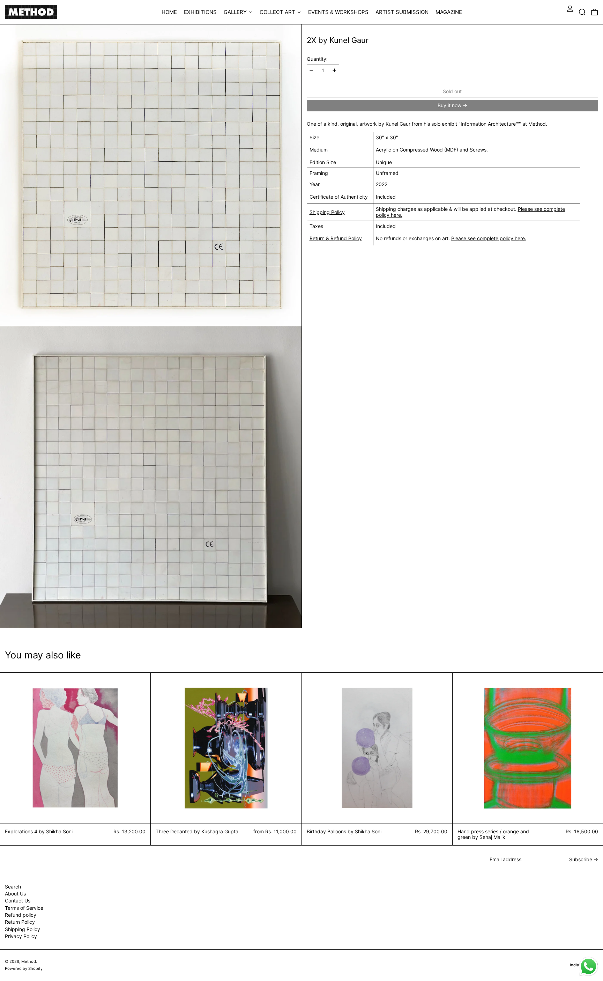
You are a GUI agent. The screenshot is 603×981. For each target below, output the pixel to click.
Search (13, 887)
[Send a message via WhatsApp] (589, 967)
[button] (582, 12)
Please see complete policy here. (488, 238)
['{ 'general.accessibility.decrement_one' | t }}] (311, 70)
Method (28, 961)
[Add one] (334, 70)
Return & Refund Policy (336, 238)
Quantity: (317, 59)
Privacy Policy (21, 936)
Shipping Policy (327, 212)
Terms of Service (24, 908)
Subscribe (580, 859)
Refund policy (20, 915)
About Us (15, 894)
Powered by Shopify (24, 968)
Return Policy (20, 922)
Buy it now (449, 105)
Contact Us (17, 900)
